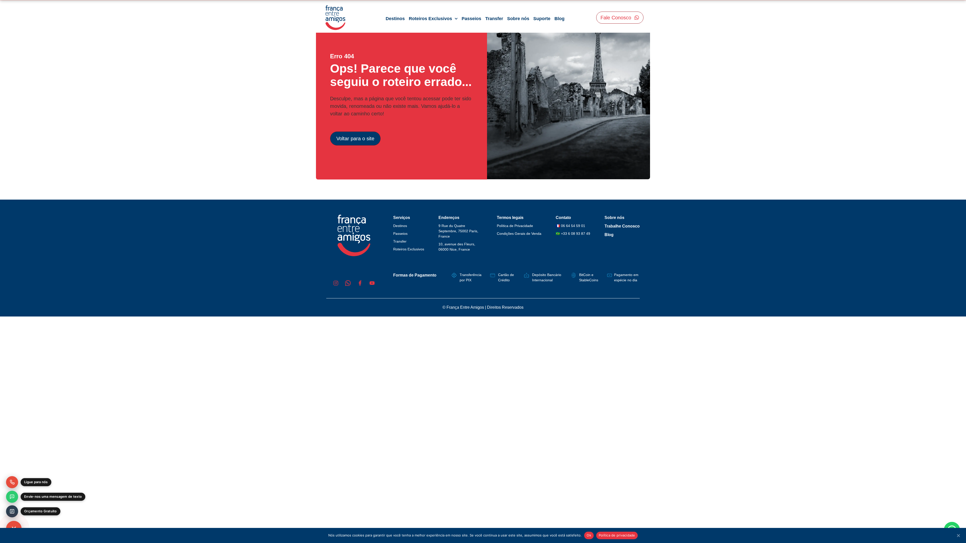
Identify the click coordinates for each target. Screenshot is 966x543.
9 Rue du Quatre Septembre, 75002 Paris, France (458, 231)
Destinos (395, 18)
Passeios (471, 18)
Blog (559, 18)
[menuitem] (28, 482)
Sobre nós (518, 18)
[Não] (958, 535)
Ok (589, 535)
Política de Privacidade (515, 226)
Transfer (494, 18)
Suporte (541, 18)
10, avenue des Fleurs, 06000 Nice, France (456, 246)
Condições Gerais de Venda (519, 234)
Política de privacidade (617, 535)
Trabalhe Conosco (622, 226)
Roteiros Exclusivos (430, 18)
